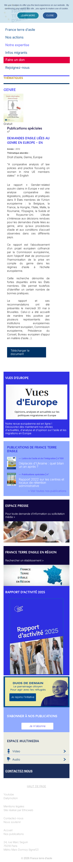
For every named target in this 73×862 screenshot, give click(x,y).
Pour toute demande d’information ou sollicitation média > (35, 515)
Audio (16, 759)
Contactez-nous (13, 818)
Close (50, 15)
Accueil (8, 830)
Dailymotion (11, 798)
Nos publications (14, 834)
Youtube (9, 794)
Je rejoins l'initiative (22, 697)
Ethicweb (27, 810)
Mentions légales (14, 806)
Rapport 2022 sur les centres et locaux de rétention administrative (41, 482)
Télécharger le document (20, 352)
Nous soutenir (12, 822)
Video (16, 751)
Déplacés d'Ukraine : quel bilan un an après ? (41, 464)
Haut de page (36, 786)
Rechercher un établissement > (24, 560)
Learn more (28, 15)
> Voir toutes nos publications (47, 491)
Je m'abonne (37, 726)
